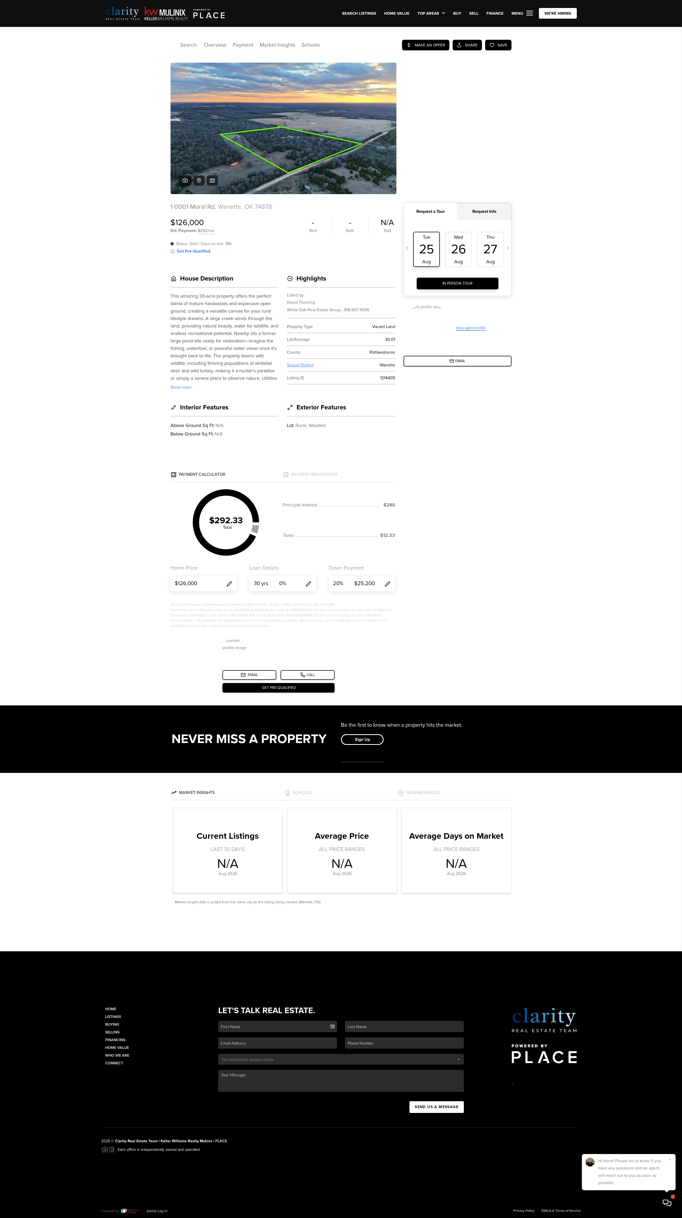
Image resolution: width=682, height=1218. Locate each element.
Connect (114, 1063)
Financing (115, 1040)
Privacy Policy (523, 1211)
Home (110, 1009)
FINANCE (495, 13)
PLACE (221, 1141)
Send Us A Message (436, 1107)
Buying (112, 1024)
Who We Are (117, 1055)
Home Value (396, 13)
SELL (473, 13)
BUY (457, 13)
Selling (112, 1032)
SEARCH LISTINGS (359, 13)
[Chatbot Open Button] (667, 1203)
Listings (113, 1017)
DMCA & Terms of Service (561, 1211)
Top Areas (428, 13)
